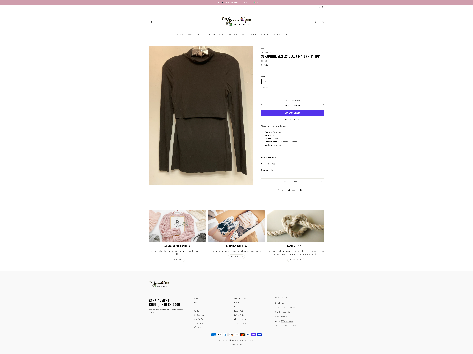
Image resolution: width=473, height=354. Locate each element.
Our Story (209, 34)
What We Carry (249, 34)
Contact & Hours (270, 34)
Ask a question (292, 181)
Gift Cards (290, 34)
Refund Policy (239, 315)
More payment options (292, 119)
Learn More (295, 260)
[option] (236, 2)
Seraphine (266, 52)
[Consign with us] (236, 226)
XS (264, 81)
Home (180, 34)
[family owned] (295, 226)
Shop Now (177, 260)
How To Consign (228, 34)
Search (236, 302)
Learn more (236, 256)
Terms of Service (240, 323)
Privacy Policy (239, 311)
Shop (189, 34)
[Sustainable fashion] (177, 226)
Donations (237, 307)
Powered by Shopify (236, 344)
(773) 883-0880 (287, 321)
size (263, 76)
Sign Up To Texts (240, 298)
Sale (198, 34)
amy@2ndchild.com (289, 325)
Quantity (266, 87)
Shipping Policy (240, 319)
